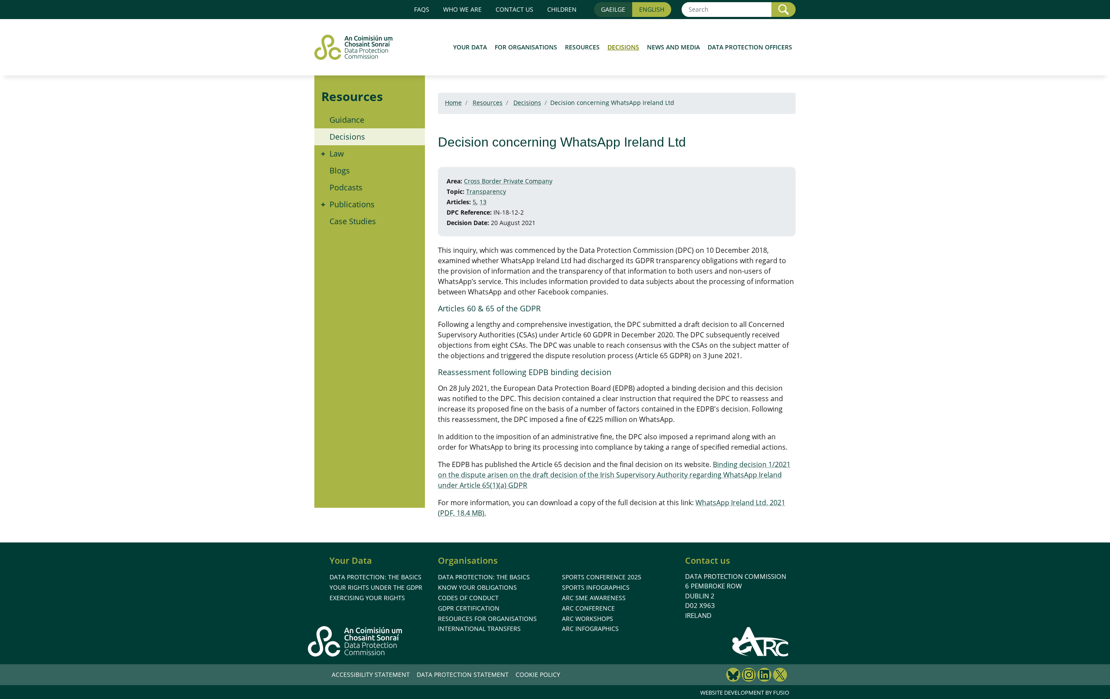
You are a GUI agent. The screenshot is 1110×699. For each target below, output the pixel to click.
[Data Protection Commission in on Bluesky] (733, 676)
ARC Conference (588, 608)
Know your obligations (477, 587)
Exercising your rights (367, 598)
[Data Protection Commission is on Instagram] (749, 676)
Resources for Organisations (487, 618)
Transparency (486, 191)
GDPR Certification (469, 608)
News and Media (673, 47)
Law (337, 153)
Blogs (340, 170)
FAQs (421, 9)
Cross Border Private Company (508, 181)
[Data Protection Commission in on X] (780, 676)
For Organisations (526, 47)
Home (453, 102)
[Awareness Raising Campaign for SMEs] (761, 641)
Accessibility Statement (371, 674)
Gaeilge (613, 9)
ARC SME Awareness (594, 598)
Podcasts (346, 187)
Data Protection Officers (750, 47)
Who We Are (462, 9)
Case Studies (353, 221)
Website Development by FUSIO (744, 692)
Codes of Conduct (468, 598)
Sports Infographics (596, 587)
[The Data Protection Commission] (357, 47)
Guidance (347, 119)
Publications (352, 204)
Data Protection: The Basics (375, 577)
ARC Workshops (587, 618)
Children (562, 9)
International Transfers (479, 628)
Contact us (514, 9)
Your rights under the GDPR (376, 587)
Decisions (623, 47)
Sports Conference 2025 (601, 577)
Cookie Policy (538, 674)
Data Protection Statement (463, 674)
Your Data (470, 47)
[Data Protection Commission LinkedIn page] (764, 676)
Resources (582, 47)
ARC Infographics (590, 628)
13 (483, 202)
